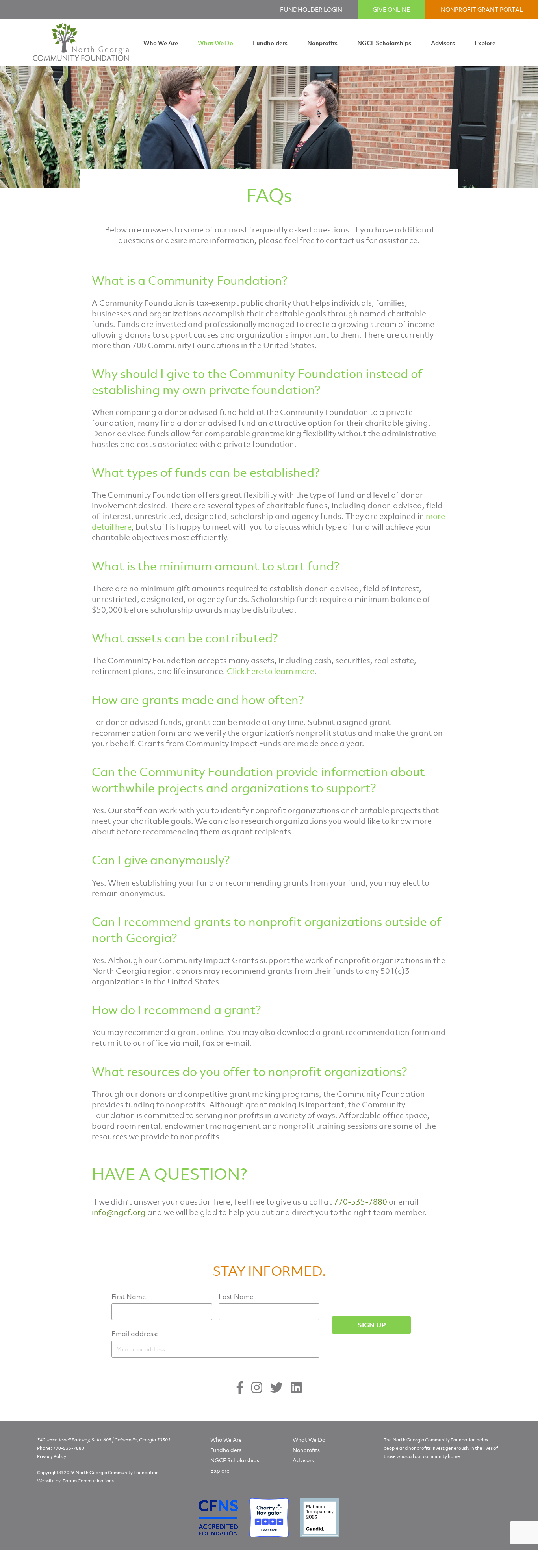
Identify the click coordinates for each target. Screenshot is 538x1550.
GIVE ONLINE (391, 9)
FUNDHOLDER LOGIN (311, 9)
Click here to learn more (270, 671)
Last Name (236, 1296)
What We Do (215, 43)
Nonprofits (322, 43)
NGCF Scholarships (384, 43)
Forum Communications (88, 1481)
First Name (128, 1296)
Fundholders (270, 43)
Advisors (443, 43)
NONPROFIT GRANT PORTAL (482, 9)
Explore (485, 43)
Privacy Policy (51, 1456)
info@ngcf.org (119, 1212)
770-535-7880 (68, 1448)
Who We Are (160, 43)
